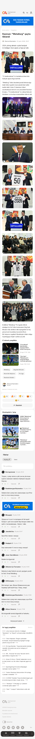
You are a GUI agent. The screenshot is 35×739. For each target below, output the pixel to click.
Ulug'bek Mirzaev (18, 369)
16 (7, 396)
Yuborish (13, 484)
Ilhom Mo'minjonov (9, 373)
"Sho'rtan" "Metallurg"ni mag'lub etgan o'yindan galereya (25, 359)
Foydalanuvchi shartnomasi (10, 713)
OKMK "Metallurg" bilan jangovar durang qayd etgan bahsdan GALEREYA (25, 419)
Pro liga (21, 373)
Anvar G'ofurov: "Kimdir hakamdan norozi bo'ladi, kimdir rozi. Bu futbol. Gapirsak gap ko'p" (17, 661)
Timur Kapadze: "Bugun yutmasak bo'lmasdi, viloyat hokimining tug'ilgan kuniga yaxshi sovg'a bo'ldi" (15, 640)
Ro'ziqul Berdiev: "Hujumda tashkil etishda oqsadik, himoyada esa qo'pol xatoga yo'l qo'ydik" (16, 648)
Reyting (6, 459)
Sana (15, 459)
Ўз (27, 13)
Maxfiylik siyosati (7, 710)
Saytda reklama (6, 717)
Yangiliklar (14, 30)
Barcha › (30, 627)
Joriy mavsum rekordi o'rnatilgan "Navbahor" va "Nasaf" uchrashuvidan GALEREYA (17, 633)
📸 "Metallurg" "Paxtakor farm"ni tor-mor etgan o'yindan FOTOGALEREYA (25, 430)
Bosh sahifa (5, 30)
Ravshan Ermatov (9, 377)
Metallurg (7, 369)
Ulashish (19, 405)
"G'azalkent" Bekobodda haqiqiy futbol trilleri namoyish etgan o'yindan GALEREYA (25, 347)
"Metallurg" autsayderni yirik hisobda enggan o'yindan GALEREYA (25, 442)
